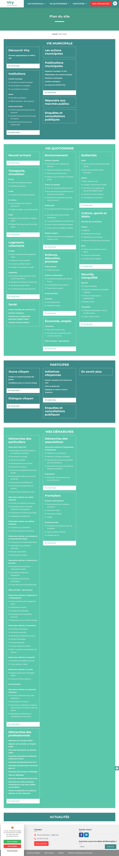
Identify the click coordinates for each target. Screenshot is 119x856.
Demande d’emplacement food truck (22, 778)
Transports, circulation (16, 172)
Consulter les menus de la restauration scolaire (20, 568)
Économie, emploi (58, 321)
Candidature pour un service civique (22, 383)
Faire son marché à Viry (56, 330)
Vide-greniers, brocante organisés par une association (60, 461)
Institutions (16, 73)
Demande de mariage (19, 456)
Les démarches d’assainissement (23, 289)
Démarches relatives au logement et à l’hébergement (22, 596)
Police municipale (90, 286)
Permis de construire (18, 632)
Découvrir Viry (18, 50)
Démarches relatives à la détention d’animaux (22, 691)
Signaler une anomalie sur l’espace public (24, 219)
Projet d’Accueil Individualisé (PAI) (23, 585)
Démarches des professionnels (19, 733)
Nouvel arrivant (19, 155)
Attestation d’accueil (18, 607)
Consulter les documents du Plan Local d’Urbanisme (23, 277)
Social (83, 160)
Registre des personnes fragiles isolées (22, 674)
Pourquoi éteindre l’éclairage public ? (60, 210)
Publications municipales (54, 64)
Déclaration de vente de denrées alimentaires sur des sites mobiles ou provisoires (21, 784)
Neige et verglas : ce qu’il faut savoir (24, 209)
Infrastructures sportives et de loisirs (94, 250)
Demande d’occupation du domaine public (22, 751)
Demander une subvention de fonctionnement (58, 479)
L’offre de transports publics (21, 183)
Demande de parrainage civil (21, 482)
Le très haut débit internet (21, 264)
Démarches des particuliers (19, 440)
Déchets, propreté (52, 160)
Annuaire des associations (91, 222)
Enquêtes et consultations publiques (55, 116)
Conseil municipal (15, 79)
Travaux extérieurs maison (21, 646)
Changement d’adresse (19, 611)
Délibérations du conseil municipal (58, 75)
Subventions (50, 474)
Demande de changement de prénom (22, 487)
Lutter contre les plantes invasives (60, 224)
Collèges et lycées (53, 305)
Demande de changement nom (23, 492)
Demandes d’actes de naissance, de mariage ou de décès (23, 452)
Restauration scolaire (55, 288)
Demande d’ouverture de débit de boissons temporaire (60, 467)
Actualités (59, 817)
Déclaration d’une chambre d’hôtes (24, 620)
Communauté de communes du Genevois (23, 111)
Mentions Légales (33, 853)
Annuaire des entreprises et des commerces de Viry (59, 334)
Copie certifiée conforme (56, 532)
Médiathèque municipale (92, 237)
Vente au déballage (16, 775)
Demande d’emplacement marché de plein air (23, 767)
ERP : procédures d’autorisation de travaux (24, 651)
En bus (11, 179)
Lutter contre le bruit (91, 316)
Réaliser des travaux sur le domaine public (24, 225)
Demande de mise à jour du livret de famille (23, 477)
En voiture (12, 200)
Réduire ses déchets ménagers (59, 170)
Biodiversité (49, 205)
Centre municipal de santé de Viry (21, 309)
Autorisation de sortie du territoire (24, 513)
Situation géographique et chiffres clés (21, 57)
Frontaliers (53, 495)
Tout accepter (12, 841)
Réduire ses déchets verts (57, 173)
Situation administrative (54, 501)
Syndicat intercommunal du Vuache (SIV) (21, 123)
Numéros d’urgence (16, 313)
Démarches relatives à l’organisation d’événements (59, 448)
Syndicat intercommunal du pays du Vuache (23, 117)
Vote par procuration (18, 552)
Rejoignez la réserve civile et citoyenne (56, 391)
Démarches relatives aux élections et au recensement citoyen (23, 537)
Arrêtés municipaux (52, 81)
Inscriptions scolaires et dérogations (19, 574)
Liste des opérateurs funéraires (22, 531)
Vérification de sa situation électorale (21, 547)
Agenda (86, 230)
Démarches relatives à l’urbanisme (24, 282)
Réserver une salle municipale (58, 456)
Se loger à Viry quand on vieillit (22, 267)
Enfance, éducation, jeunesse (53, 258)
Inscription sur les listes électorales (24, 542)
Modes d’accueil (53, 270)
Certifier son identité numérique (23, 503)
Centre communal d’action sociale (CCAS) (96, 165)
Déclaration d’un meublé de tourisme (21, 615)
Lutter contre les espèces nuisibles (60, 228)
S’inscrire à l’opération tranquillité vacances (96, 291)
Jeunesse (48, 299)
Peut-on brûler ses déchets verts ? (60, 188)
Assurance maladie (54, 514)
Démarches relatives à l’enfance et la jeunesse (22, 562)
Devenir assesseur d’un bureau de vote (58, 381)
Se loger (11, 251)
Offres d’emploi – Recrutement (22, 101)
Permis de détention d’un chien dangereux (23, 697)
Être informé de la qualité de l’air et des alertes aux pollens (60, 193)
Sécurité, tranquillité (89, 276)
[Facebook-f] (81, 835)
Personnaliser (12, 851)
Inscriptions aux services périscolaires (20, 580)
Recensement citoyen (19, 555)
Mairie (10, 94)
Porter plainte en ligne (19, 664)
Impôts (49, 517)
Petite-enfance (50, 267)
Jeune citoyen (18, 371)
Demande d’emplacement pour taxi (22, 762)
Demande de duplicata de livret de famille (24, 471)
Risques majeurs (51, 233)
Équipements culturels (92, 234)
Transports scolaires (18, 186)
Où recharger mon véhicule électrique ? (21, 205)
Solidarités (89, 155)
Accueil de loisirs (51, 293)
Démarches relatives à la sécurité (21, 657)
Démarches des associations (56, 440)
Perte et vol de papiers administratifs (91, 297)
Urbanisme (12, 272)
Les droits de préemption (20, 285)
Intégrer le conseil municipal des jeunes (21, 378)
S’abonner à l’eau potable (20, 260)
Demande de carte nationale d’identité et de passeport (21, 508)
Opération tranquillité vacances (22, 661)
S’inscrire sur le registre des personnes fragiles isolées (19, 317)
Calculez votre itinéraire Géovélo (23, 195)
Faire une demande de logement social (23, 255)
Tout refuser (12, 846)
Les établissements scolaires (58, 285)
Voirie (10, 215)
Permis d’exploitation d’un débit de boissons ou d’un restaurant (22, 792)
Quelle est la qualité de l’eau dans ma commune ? (59, 199)
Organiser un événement (56, 453)
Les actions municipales (54, 52)
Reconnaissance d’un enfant (21, 463)
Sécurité (84, 283)
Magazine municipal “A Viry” (56, 71)
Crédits (61, 853)
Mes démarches (59, 431)
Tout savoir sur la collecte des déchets (58, 165)
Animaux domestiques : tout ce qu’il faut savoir (95, 312)
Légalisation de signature (20, 516)
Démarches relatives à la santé (20, 669)
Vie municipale (35, 4)
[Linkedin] (86, 835)
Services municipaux (18, 98)
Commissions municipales (20, 86)
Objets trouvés (89, 302)
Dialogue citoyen (20, 398)
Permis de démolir (18, 642)
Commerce (49, 326)
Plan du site (49, 853)
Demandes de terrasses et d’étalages (23, 772)
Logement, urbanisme (16, 244)
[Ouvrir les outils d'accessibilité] (117, 768)
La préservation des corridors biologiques (58, 216)
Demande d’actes (52, 522)
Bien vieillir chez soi (90, 181)
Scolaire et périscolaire (54, 275)
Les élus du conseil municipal (22, 82)
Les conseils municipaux (20, 89)
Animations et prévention (93, 198)
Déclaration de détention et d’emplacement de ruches (21, 715)
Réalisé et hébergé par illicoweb (80, 853)
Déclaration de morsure (20, 702)
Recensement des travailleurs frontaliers (58, 505)
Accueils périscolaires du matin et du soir (59, 280)
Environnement (56, 155)
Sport (83, 246)
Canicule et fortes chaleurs (18, 322)
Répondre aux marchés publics (57, 102)
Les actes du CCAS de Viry (55, 85)
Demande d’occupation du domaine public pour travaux (22, 757)
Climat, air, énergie (52, 185)
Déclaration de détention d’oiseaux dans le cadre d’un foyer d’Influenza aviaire (24, 707)
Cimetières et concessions (20, 527)
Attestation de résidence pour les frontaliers (59, 527)
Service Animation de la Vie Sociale (96, 240)
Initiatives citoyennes (53, 373)
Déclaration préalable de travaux (23, 636)
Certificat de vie (53, 535)
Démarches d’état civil (17, 447)
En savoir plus (14, 66)
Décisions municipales (53, 78)
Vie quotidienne (58, 4)
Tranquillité (85, 307)
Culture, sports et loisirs (94, 214)
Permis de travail (53, 510)
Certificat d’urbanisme (19, 629)
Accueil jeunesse (53, 302)
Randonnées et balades (92, 259)
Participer (79, 4)
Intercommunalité (15, 106)
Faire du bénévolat (52, 386)
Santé (12, 304)
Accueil (54, 34)
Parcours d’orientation (91, 255)
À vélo (10, 191)
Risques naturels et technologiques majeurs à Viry (60, 238)
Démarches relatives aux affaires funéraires (21, 522)
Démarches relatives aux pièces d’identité (20, 498)
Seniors (84, 178)
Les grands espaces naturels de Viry (60, 221)
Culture (84, 227)
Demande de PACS (18, 460)
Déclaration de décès (18, 467)
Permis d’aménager (18, 639)
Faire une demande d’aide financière (93, 171)
